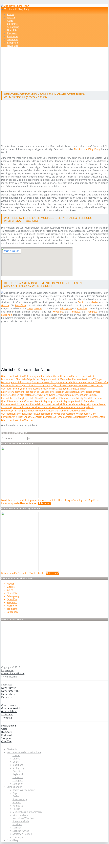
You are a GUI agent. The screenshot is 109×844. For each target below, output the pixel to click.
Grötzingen (62, 388)
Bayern (16, 793)
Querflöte (12, 30)
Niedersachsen (20, 815)
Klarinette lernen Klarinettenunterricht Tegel (25, 394)
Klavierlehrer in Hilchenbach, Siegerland (22, 416)
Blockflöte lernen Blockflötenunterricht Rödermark (73, 391)
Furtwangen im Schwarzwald (16, 382)
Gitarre (11, 17)
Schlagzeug (13, 27)
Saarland (17, 824)
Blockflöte (12, 23)
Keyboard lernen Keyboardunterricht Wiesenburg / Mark (65, 413)
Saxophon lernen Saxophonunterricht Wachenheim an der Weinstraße (70, 382)
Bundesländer (14, 786)
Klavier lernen (8, 687)
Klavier (10, 14)
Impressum (7, 670)
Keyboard (12, 33)
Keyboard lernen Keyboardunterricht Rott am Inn (77, 385)
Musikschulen (8, 725)
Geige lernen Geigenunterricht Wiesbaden (49, 379)
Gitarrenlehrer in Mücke (26, 407)
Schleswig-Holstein (22, 833)
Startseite (12, 749)
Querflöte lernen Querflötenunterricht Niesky (59, 398)
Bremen (16, 802)
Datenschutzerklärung (13, 673)
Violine (38, 308)
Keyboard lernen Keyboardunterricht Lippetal (25, 385)
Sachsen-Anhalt (20, 830)
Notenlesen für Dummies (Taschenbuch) (23, 573)
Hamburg (17, 805)
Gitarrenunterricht (11, 708)
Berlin (81, 302)
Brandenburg (19, 799)
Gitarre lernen (8, 705)
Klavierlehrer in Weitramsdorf (46, 404)
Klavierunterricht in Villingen (87, 379)
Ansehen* (45, 503)
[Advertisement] (55, 70)
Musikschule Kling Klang (17, 9)
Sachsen (16, 827)
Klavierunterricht (10, 690)
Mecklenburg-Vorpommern (27, 811)
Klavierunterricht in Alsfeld (15, 404)
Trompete (12, 39)
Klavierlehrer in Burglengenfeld (17, 398)
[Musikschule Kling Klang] (15, 5)
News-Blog (12, 45)
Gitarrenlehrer (9, 711)
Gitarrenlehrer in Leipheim (76, 404)
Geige (10, 20)
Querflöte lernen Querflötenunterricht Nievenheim (28, 388)
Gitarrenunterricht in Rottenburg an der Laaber (26, 376)
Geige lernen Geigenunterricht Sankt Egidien (73, 394)
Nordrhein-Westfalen (23, 818)
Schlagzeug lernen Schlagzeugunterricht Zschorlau (67, 401)
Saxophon (12, 42)
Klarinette (12, 36)
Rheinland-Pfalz (20, 821)
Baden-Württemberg (23, 790)
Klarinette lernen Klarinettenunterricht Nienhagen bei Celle (43, 390)
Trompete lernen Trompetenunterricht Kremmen (42, 410)
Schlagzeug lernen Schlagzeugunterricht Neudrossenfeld (74, 416)
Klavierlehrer (8, 694)
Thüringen (18, 837)
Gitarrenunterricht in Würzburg (18, 420)
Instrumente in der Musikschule (24, 752)
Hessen (16, 808)
